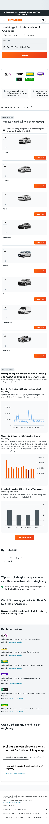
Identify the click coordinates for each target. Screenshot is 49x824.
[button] (46, 13)
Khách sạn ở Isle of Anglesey (16, 773)
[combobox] (10, 35)
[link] (24, 537)
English (24, 14)
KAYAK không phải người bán (14, 809)
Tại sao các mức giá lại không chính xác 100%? (22, 817)
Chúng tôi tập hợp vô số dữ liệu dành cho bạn (21, 813)
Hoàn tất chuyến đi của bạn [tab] (16, 757)
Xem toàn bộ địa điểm (15, 642)
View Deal (40, 157)
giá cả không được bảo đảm (12, 802)
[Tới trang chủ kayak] (15, 20)
